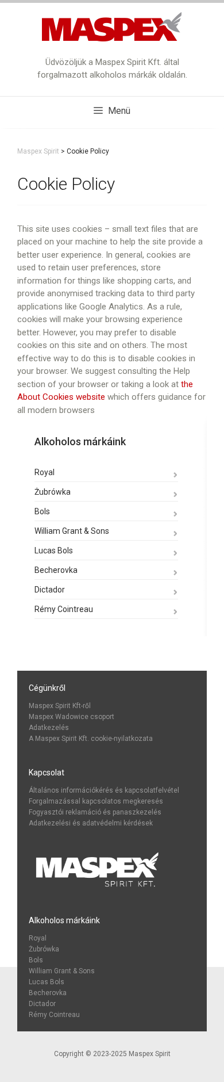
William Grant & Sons (71, 531)
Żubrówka (52, 491)
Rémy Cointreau (63, 609)
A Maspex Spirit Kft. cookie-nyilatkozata (91, 739)
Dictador (49, 589)
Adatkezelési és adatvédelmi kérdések (91, 823)
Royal (44, 472)
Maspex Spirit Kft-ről (60, 706)
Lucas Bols (53, 550)
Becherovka (56, 570)
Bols (42, 511)
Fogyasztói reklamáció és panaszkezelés (95, 812)
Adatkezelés (49, 728)
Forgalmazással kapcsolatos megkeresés (96, 801)
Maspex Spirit (150, 1054)
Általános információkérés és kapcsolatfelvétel (104, 790)
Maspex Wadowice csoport (71, 717)
